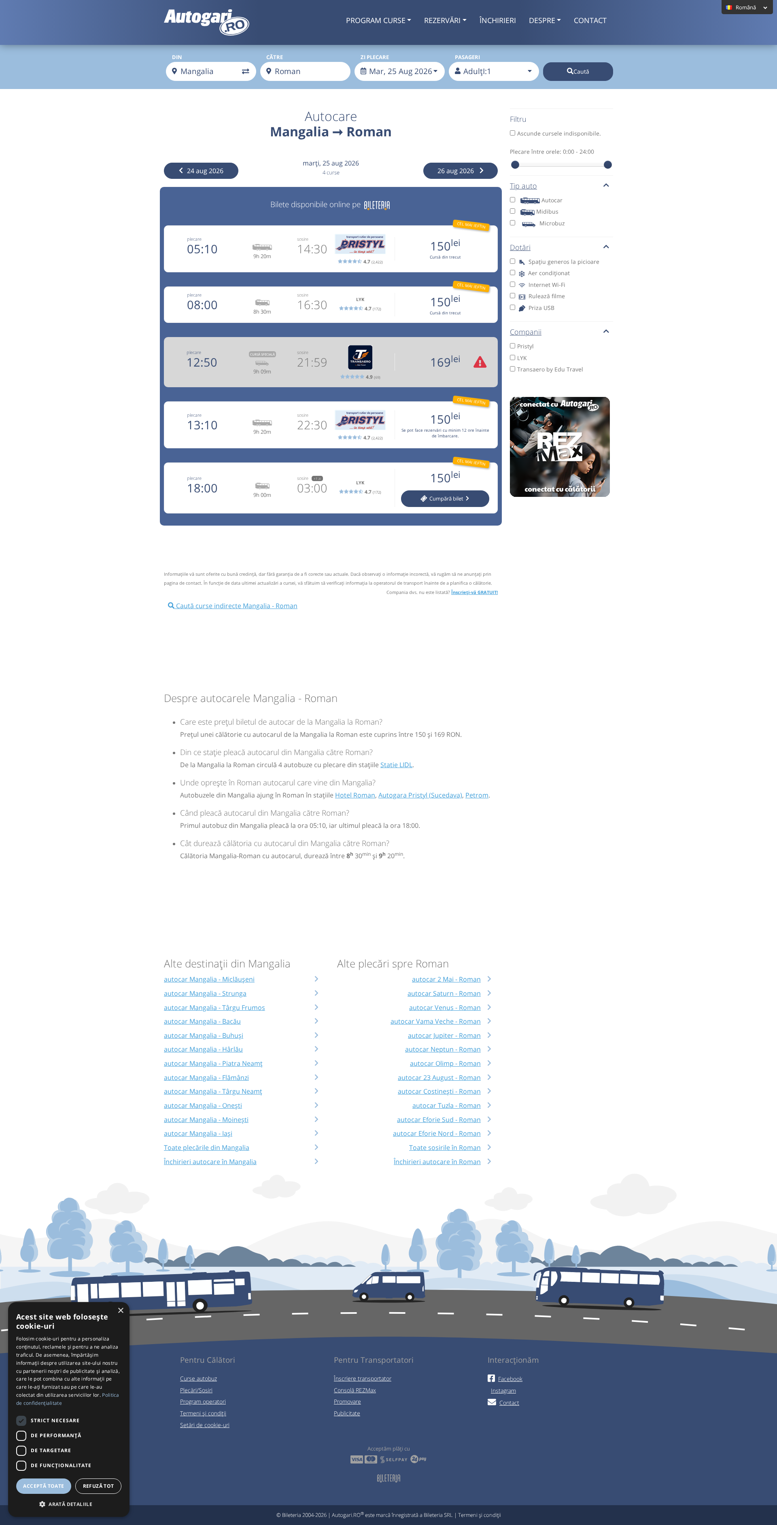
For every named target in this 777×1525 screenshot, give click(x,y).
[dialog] (69, 1409)
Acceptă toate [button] (43, 1486)
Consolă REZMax (355, 1390)
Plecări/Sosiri (196, 1390)
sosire (302, 239)
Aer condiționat (548, 273)
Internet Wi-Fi (546, 284)
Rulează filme (546, 296)
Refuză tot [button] (98, 1486)
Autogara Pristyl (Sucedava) (420, 795)
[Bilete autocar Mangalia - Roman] (377, 204)
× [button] (120, 1311)
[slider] (515, 165)
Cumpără (445, 498)
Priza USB (540, 308)
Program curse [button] (375, 20)
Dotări (520, 247)
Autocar (552, 200)
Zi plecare (375, 57)
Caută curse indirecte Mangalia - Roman (235, 605)
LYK (522, 358)
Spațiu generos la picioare (563, 261)
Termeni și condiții (203, 1413)
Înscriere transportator (362, 1378)
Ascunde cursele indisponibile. (559, 133)
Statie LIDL (396, 764)
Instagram (503, 1390)
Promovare (347, 1401)
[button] (68, 1504)
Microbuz (552, 223)
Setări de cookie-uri (204, 1425)
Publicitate (347, 1413)
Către (274, 57)
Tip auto (523, 186)
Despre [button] (542, 20)
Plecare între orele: (552, 151)
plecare (194, 239)
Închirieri (498, 20)
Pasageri (467, 57)
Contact (590, 20)
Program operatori (203, 1401)
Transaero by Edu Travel (550, 369)
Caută (581, 71)
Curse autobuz (198, 1378)
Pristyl (525, 346)
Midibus (547, 211)
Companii (525, 332)
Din (177, 57)
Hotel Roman (355, 795)
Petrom (476, 795)
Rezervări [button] (442, 20)
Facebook (510, 1379)
